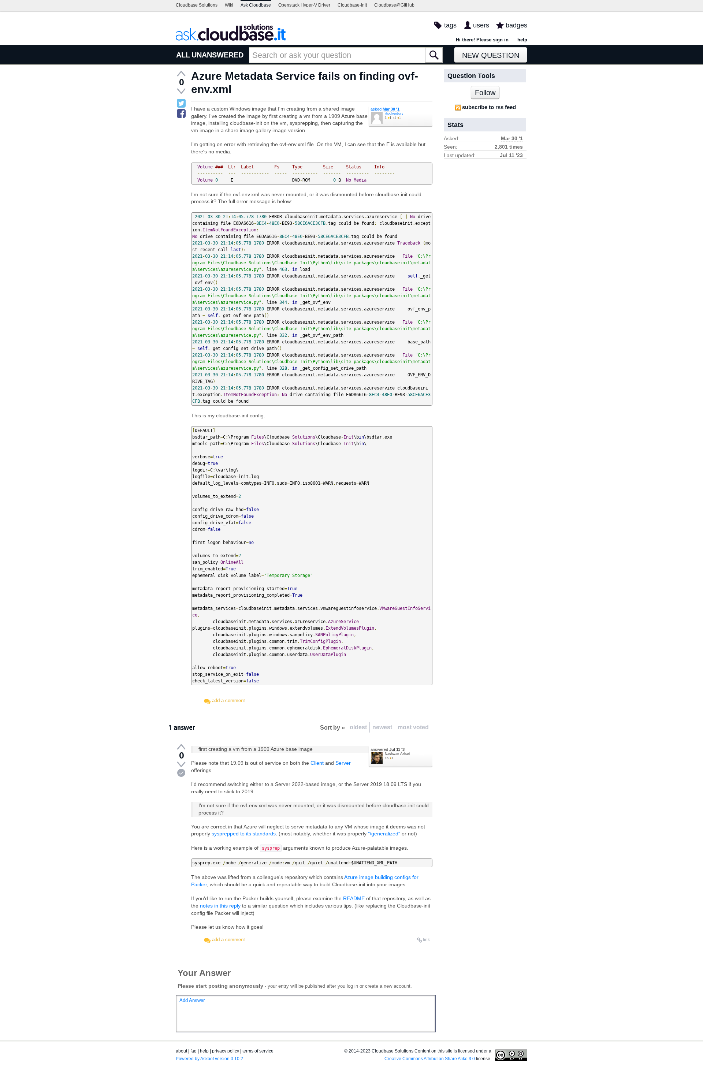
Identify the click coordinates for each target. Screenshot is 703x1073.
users (481, 25)
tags (450, 25)
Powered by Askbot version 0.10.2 (209, 1058)
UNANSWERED (217, 55)
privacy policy (225, 1051)
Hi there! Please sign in (482, 39)
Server (343, 763)
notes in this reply (220, 906)
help (522, 39)
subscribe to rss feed (489, 107)
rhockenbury (394, 113)
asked (385, 109)
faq (193, 1051)
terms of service (258, 1051)
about (181, 1051)
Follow (485, 93)
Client (317, 763)
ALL (183, 55)
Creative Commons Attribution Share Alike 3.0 (429, 1058)
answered (388, 749)
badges (516, 25)
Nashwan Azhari (397, 754)
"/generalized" (384, 834)
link (426, 939)
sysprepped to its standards (244, 834)
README (354, 898)
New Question (490, 55)
